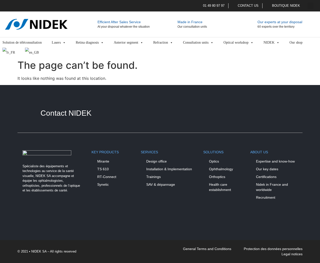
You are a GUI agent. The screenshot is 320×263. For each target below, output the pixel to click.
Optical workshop (236, 42)
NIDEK (269, 42)
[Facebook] (28, 207)
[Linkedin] (42, 207)
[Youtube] (56, 207)
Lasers (56, 42)
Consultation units (195, 42)
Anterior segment (126, 42)
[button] (311, 6)
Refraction (160, 42)
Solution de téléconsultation (22, 42)
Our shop (296, 42)
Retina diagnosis (87, 42)
